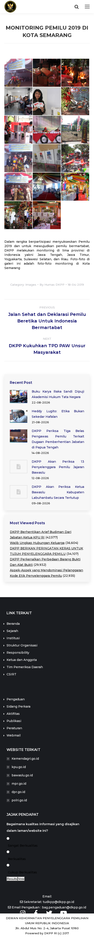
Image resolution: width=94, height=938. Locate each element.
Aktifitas (13, 714)
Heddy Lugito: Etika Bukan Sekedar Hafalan (58, 414)
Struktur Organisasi (22, 645)
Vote (21, 879)
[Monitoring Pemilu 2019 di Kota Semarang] (18, 101)
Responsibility (18, 653)
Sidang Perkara (18, 706)
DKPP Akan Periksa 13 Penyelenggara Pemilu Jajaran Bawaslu (58, 467)
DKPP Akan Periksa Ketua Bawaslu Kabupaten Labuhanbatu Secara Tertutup (58, 492)
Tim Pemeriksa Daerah (25, 667)
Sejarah (12, 631)
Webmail (14, 735)
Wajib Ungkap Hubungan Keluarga (37, 543)
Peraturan (14, 728)
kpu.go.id (19, 767)
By (52, 284)
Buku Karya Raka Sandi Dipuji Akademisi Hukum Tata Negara (58, 394)
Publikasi (14, 721)
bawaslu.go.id (22, 775)
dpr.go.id (18, 792)
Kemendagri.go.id (25, 759)
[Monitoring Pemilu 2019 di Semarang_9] (47, 101)
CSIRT (11, 674)
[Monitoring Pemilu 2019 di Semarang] (18, 73)
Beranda (13, 624)
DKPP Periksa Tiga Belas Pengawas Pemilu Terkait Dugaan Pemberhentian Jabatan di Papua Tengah (58, 439)
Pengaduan (16, 699)
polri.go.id (19, 800)
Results (12, 879)
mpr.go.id (19, 784)
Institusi (13, 638)
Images (30, 284)
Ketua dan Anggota (22, 660)
